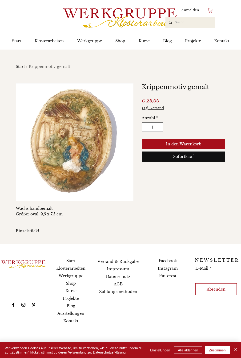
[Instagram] (23, 304)
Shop (71, 283)
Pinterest (167, 275)
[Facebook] (13, 304)
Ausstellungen (70, 313)
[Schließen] (235, 350)
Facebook (168, 260)
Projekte (71, 298)
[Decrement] (145, 127)
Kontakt (70, 321)
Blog (71, 306)
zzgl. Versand (153, 108)
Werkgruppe (71, 275)
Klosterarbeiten (70, 268)
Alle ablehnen (188, 350)
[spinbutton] (152, 127)
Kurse (70, 290)
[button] (210, 10)
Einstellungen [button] (160, 350)
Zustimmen (217, 350)
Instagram (168, 268)
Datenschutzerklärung (109, 352)
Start (20, 66)
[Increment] (159, 127)
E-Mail (201, 268)
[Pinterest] (33, 304)
